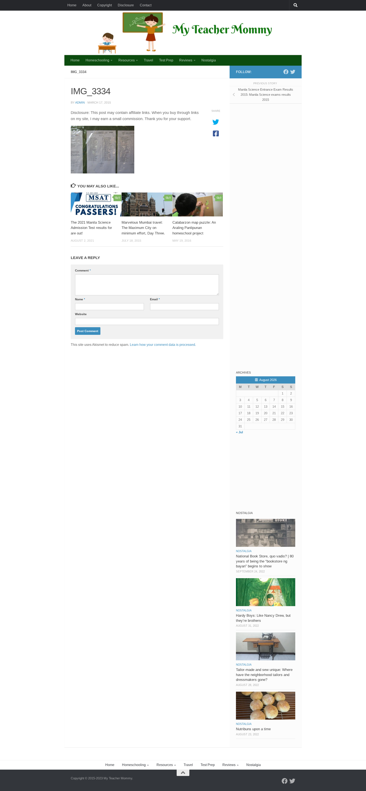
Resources (126, 60)
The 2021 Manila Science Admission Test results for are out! (91, 227)
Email (155, 299)
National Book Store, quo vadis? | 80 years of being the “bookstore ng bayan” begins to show (265, 561)
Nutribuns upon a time (253, 729)
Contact (145, 5)
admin (80, 102)
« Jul (239, 432)
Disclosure (126, 5)
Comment (83, 270)
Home (71, 5)
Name (80, 299)
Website (81, 314)
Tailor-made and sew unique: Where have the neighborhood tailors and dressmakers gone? (264, 675)
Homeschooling (97, 60)
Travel (148, 60)
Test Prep (166, 60)
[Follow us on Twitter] (292, 71)
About (86, 5)
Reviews (185, 60)
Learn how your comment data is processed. (163, 344)
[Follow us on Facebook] (285, 71)
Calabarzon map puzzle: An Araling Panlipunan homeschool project (194, 227)
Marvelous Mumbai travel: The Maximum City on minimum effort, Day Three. (143, 227)
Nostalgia (208, 60)
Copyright (104, 5)
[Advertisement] (267, 136)
